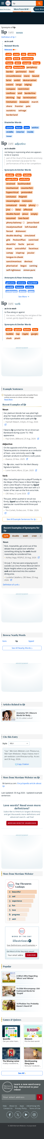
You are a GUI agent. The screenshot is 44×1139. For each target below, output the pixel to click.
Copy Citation (23, 764)
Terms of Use (34, 1108)
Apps (22, 1106)
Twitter (18, 1114)
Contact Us (8, 1108)
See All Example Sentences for (21, 519)
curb (6, 535)
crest (34, 535)
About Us (13, 1106)
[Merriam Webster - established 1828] (8, 3)
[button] (22, 9)
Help (5, 1106)
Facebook (9, 1114)
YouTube (26, 1114)
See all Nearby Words (21, 648)
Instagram (34, 1114)
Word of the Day (22, 936)
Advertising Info (33, 1106)
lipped (31, 641)
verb (17, 303)
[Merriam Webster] (22, 931)
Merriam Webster (7, 1087)
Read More (8, 399)
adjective (20, 143)
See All (21, 1073)
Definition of (8, 37)
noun (19, 32)
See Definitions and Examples (21, 945)
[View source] (6, 424)
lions (4, 641)
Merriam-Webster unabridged (22, 823)
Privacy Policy (21, 1108)
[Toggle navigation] (2, 3)
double (15, 535)
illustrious (20, 940)
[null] (29, 940)
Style (4, 743)
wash (25, 535)
